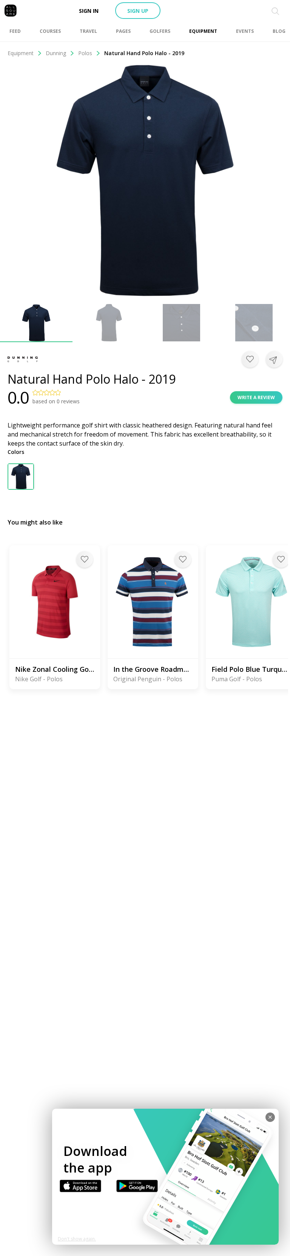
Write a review (256, 397)
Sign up (137, 10)
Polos (85, 53)
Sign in (89, 10)
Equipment (21, 53)
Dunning (56, 53)
